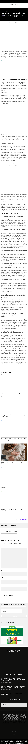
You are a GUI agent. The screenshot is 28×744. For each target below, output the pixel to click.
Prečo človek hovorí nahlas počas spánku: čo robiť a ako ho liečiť (13, 687)
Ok (23, 743)
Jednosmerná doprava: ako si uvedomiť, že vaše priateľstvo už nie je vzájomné (13, 679)
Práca (23, 15)
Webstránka (4, 585)
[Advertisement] (14, 37)
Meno (2, 570)
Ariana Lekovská (7, 15)
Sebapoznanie (14, 16)
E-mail (2, 577)
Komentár (3, 545)
